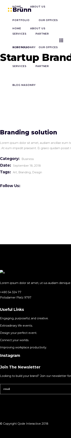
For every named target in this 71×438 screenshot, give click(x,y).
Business (27, 159)
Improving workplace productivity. (23, 347)
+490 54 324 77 (10, 292)
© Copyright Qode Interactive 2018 (24, 423)
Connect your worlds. (14, 340)
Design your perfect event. (18, 333)
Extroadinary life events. (16, 325)
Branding (24, 172)
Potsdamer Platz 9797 (15, 297)
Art (15, 172)
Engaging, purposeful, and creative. (24, 318)
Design (37, 172)
